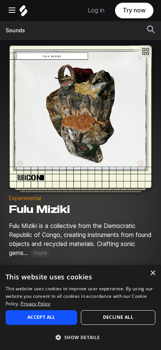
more (40, 252)
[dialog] (80, 307)
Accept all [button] (41, 317)
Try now (134, 10)
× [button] (152, 273)
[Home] (23, 13)
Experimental (25, 198)
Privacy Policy (35, 303)
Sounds (15, 30)
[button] (80, 337)
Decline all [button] (118, 317)
